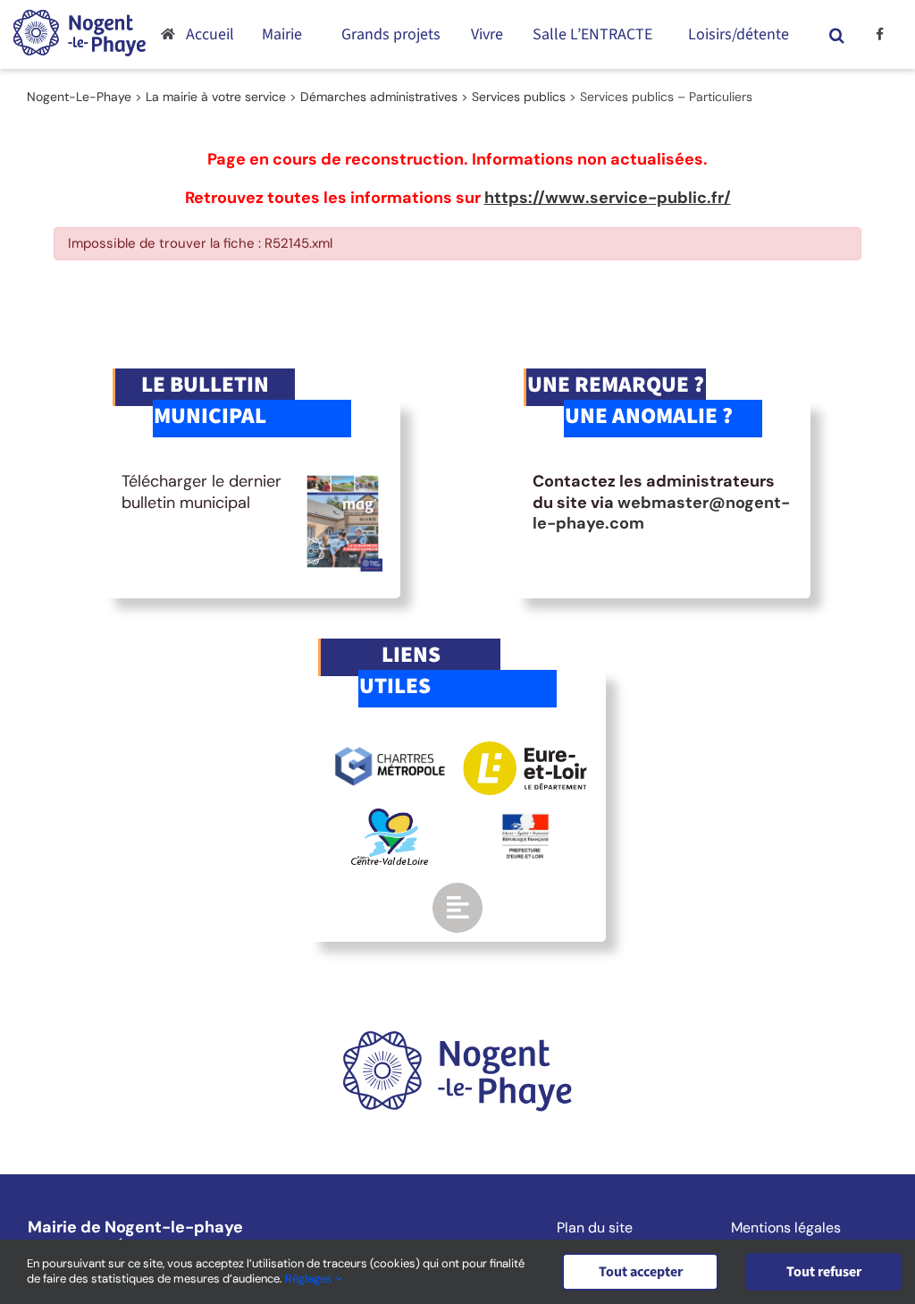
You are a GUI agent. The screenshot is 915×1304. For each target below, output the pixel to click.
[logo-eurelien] (525, 749)
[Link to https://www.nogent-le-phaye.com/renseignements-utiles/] (457, 908)
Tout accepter (641, 1272)
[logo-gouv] (525, 821)
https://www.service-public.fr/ (607, 197)
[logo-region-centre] (389, 816)
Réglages (310, 1278)
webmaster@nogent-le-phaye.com (661, 513)
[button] (836, 34)
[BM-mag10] (343, 479)
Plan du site (595, 1228)
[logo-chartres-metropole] (390, 749)
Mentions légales (786, 1228)
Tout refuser (823, 1272)
